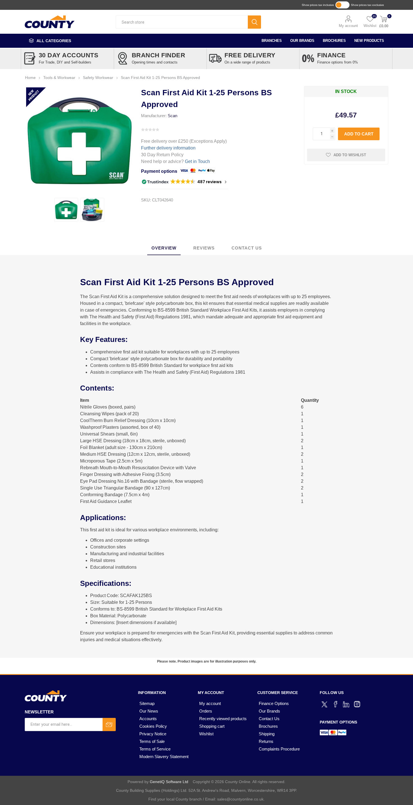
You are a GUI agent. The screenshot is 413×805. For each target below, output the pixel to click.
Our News (148, 711)
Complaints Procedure (279, 749)
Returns (266, 741)
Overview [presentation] (163, 248)
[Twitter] (325, 703)
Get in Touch (197, 161)
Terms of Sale (152, 741)
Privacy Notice (152, 733)
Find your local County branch (175, 799)
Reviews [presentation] (204, 248)
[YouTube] (346, 704)
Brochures (334, 40)
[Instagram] (357, 704)
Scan (172, 115)
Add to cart (358, 133)
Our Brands (302, 40)
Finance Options (274, 703)
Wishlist (206, 733)
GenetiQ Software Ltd (169, 781)
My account (348, 26)
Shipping (266, 733)
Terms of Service (155, 749)
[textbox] (182, 22)
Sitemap (147, 703)
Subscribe (109, 724)
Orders (205, 711)
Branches (272, 40)
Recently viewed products (223, 718)
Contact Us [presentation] (247, 248)
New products (369, 40)
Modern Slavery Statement (164, 756)
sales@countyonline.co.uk (240, 799)
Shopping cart (211, 726)
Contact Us (269, 718)
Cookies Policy (153, 726)
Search (254, 22)
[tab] (164, 248)
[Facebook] (335, 704)
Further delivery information (168, 148)
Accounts (148, 718)
